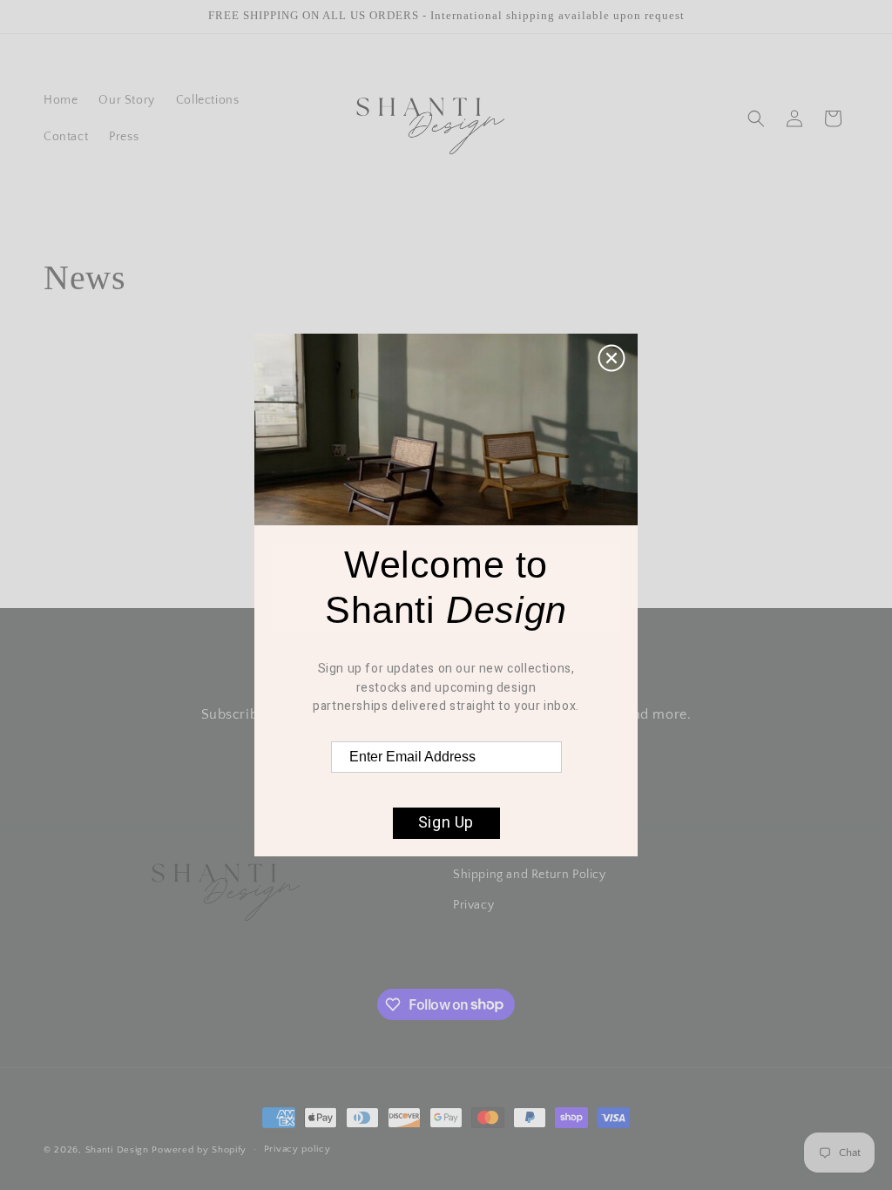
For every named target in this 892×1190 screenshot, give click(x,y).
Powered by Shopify (199, 1150)
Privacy (473, 905)
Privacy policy (297, 1149)
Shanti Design (117, 1150)
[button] (756, 118)
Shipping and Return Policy (529, 875)
